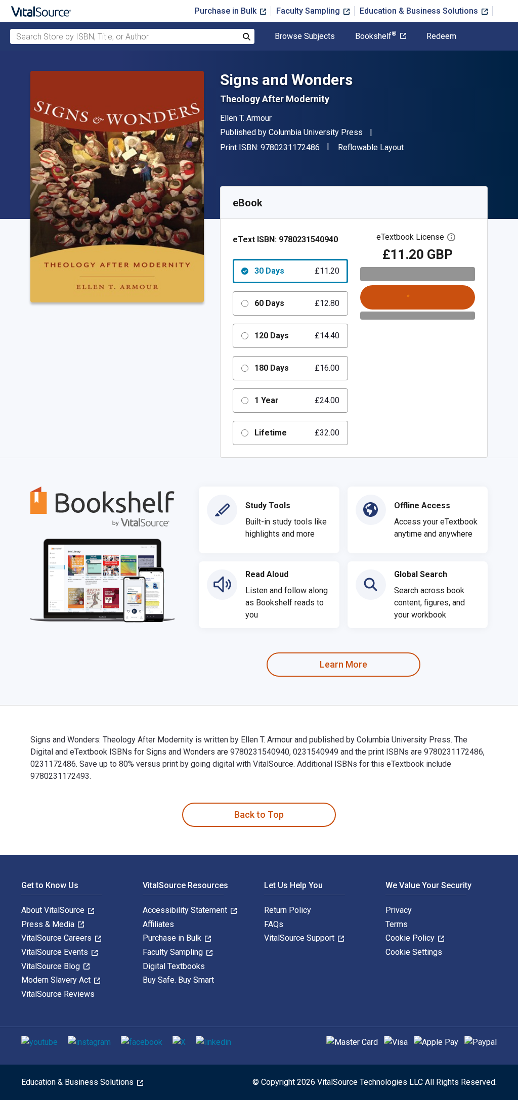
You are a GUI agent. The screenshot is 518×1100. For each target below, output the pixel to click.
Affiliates (158, 924)
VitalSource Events (55, 952)
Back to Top (259, 814)
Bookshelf (376, 36)
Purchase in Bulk (226, 11)
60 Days (296, 303)
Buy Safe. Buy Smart (178, 980)
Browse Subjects (305, 36)
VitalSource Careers (57, 938)
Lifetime (296, 432)
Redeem (441, 36)
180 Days (296, 368)
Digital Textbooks (174, 966)
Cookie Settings (413, 952)
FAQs (273, 924)
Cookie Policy (411, 938)
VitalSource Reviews (58, 994)
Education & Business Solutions (420, 11)
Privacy (398, 910)
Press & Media (48, 924)
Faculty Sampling (309, 11)
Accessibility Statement (186, 910)
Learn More (343, 664)
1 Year (296, 400)
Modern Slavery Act (57, 980)
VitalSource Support (300, 938)
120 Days (296, 335)
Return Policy (287, 910)
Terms (396, 924)
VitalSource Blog (51, 966)
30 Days (296, 271)
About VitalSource (54, 910)
